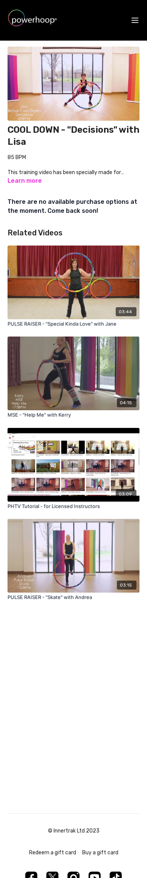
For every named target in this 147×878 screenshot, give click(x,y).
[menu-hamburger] (134, 20)
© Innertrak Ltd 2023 (74, 831)
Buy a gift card (100, 852)
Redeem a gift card (52, 852)
